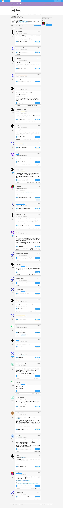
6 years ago (38, 31)
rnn (39, 488)
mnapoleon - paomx (20, 143)
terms (16, 504)
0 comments (18, 43)
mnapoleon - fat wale (20, 352)
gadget (31, 43)
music (39, 285)
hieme (39, 164)
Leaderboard (29, 14)
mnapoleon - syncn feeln (20, 203)
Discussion (23, 14)
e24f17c (46, 504)
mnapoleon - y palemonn (20, 315)
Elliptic (17, 339)
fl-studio (34, 378)
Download (37, 41)
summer (39, 165)
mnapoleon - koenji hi (20, 47)
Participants (17, 14)
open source (43, 504)
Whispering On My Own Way (21, 363)
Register (59, 1)
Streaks (12, 7)
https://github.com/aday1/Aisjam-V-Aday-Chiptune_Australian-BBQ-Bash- (27, 483)
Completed (18, 7)
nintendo (36, 43)
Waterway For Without (20, 214)
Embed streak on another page (46, 26)
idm (39, 54)
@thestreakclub (50, 504)
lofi (36, 165)
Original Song (18, 418)
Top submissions (35, 14)
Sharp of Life (18, 264)
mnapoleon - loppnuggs (20, 289)
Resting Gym (18, 58)
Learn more (48, 3)
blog (21, 504)
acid (35, 499)
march (33, 139)
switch (39, 43)
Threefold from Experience (21, 109)
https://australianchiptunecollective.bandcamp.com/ (23, 480)
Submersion (18, 186)
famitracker (38, 408)
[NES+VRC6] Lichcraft (20, 397)
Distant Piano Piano (19, 169)
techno (36, 393)
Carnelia (17, 153)
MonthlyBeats (15, 10)
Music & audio (15, 7)
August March (18, 125)
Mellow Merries (19, 31)
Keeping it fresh (19, 435)
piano (36, 182)
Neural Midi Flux (19, 472)
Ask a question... (37, 25)
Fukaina (17, 325)
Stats (40, 14)
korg (33, 43)
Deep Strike (18, 87)
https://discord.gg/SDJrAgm (23, 21)
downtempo (35, 164)
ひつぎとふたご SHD (20, 412)
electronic (35, 451)
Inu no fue (18, 382)
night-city (34, 249)
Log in (55, 1)
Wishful (17, 232)
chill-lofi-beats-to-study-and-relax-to (28, 164)
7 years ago (38, 142)
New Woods (18, 455)
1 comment (17, 165)
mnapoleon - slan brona (20, 278)
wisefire (39, 335)
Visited (17, 299)
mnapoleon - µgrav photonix (21, 74)
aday (46, 22)
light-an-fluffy (38, 378)
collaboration (36, 488)
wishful (39, 249)
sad (36, 249)
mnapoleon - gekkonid (20, 492)
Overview (12, 14)
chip (37, 499)
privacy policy (19, 504)
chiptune (27, 43)
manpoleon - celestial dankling (22, 253)
